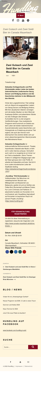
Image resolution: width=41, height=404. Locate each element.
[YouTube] (23, 20)
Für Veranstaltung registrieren (20, 212)
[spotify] (28, 20)
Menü (21, 15)
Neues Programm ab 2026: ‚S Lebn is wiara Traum (19, 301)
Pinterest (24, 252)
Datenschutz (28, 366)
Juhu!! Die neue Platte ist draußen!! (14, 313)
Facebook (7, 252)
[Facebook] (13, 20)
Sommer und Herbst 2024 (11, 305)
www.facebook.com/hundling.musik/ (14, 330)
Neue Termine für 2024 (10, 309)
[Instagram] (18, 20)
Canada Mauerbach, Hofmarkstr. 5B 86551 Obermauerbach (20, 244)
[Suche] (33, 347)
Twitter (11, 252)
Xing (20, 252)
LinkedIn (16, 252)
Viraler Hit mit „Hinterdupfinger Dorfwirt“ (16, 297)
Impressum (19, 366)
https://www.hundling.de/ (14, 201)
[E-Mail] (26, 361)
